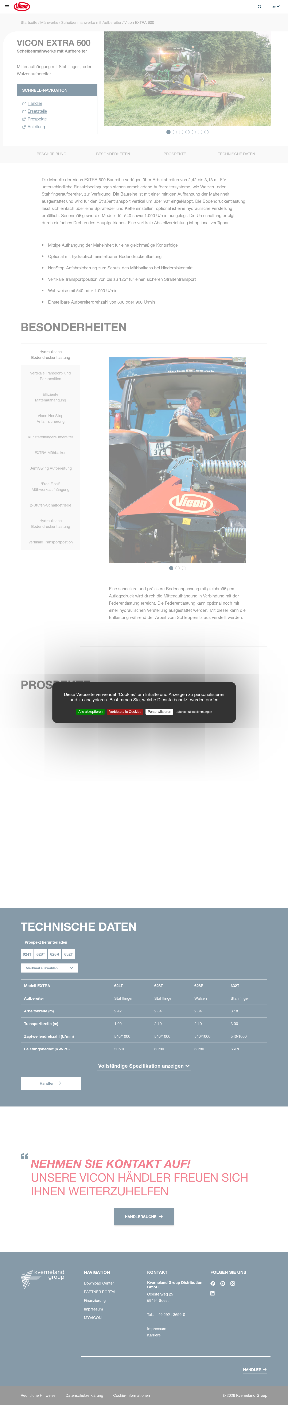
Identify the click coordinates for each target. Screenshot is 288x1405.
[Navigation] (6, 7)
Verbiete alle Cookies (125, 711)
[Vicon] (21, 6)
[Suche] (256, 24)
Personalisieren (159, 711)
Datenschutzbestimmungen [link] (193, 712)
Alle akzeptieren (90, 711)
